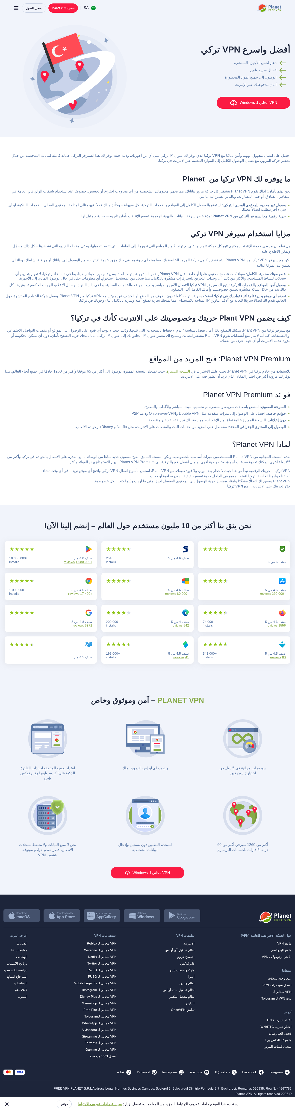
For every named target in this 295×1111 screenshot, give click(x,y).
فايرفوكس (187, 963)
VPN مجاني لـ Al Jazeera (99, 1030)
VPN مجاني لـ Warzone (100, 950)
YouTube (195, 1072)
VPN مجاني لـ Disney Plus (98, 996)
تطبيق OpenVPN (183, 1010)
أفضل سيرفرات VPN (277, 985)
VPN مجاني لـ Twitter (102, 963)
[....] (269, 8)
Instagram (169, 1072)
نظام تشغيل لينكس (182, 996)
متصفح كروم (186, 957)
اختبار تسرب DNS (279, 1020)
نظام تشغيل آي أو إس (180, 950)
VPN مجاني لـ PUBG (102, 976)
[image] (275, 915)
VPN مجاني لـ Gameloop (99, 1003)
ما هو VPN (284, 943)
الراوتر (190, 1003)
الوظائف (21, 957)
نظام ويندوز (187, 983)
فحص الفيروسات (280, 1033)
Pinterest (143, 1072)
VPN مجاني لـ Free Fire (100, 1010)
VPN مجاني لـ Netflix (102, 957)
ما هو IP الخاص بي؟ (278, 1040)
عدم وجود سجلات (280, 978)
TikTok (119, 1072)
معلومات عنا (19, 950)
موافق (64, 1104)
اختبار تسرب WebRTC (276, 1027)
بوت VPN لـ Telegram (276, 998)
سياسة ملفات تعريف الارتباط (100, 1104)
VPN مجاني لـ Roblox (102, 943)
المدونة (22, 996)
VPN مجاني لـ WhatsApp (99, 1023)
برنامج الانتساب (17, 963)
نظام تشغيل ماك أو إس (179, 990)
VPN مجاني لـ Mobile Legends (95, 983)
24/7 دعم (21, 990)
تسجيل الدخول (34, 8)
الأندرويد (189, 943)
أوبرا (191, 976)
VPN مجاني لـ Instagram (99, 990)
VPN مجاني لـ (282, 992)
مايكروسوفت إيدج (182, 970)
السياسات (20, 983)
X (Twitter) (222, 1072)
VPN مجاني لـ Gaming (101, 1049)
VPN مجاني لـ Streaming (99, 1036)
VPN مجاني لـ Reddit (102, 970)
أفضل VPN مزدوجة (103, 1056)
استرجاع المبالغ (17, 976)
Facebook (249, 1072)
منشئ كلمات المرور (278, 1046)
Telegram (276, 1072)
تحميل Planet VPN (63, 8)
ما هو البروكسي (281, 950)
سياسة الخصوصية (15, 970)
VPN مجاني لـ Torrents (101, 1043)
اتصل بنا (22, 943)
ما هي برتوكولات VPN (277, 957)
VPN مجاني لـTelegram (100, 1016)
